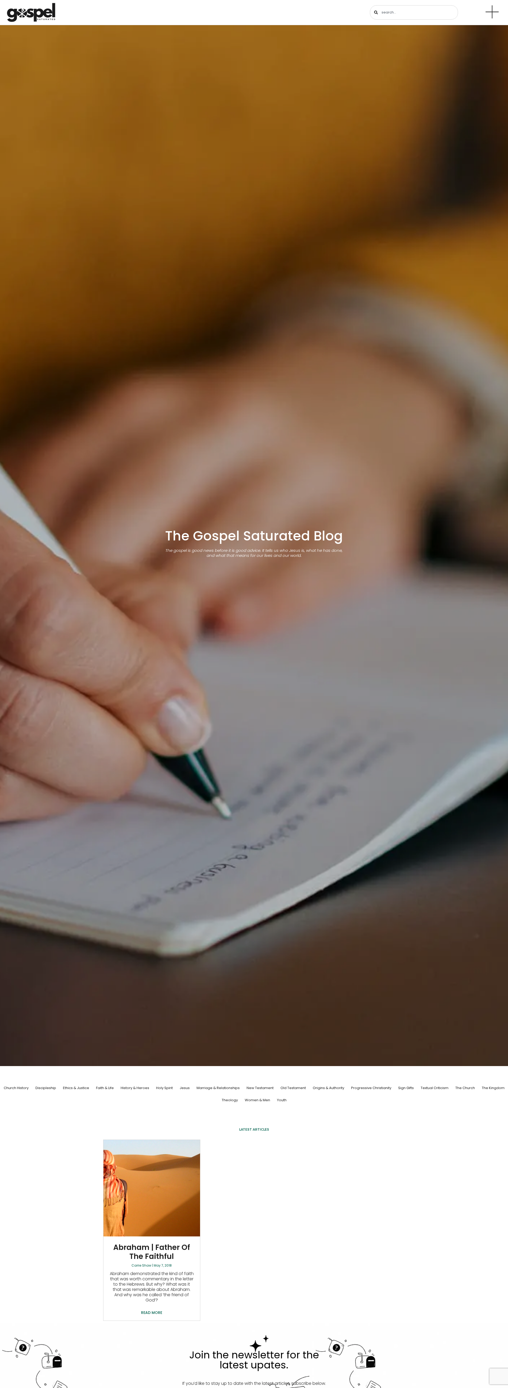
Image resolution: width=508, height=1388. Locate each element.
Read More (151, 1312)
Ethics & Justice (76, 1087)
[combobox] (414, 12)
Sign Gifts (406, 1087)
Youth (282, 1100)
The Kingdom (493, 1087)
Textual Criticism (434, 1087)
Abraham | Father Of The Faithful (151, 1252)
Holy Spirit (164, 1087)
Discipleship (45, 1087)
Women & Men (257, 1100)
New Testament (260, 1087)
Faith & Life (105, 1087)
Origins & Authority (328, 1087)
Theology (230, 1100)
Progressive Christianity (371, 1087)
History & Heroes (135, 1087)
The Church (465, 1087)
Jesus (185, 1087)
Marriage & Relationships (218, 1087)
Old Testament (293, 1087)
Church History (16, 1087)
